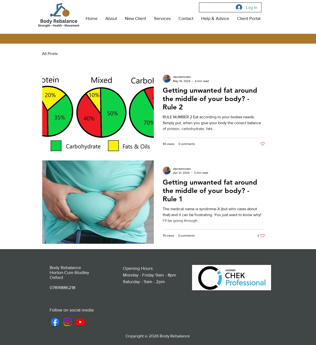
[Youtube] (80, 321)
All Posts (50, 53)
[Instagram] (67, 321)
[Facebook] (55, 321)
